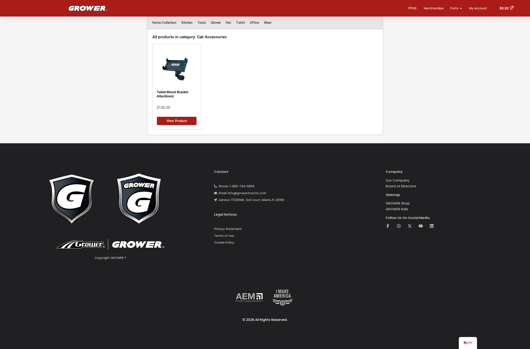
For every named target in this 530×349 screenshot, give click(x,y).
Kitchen (187, 23)
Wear (267, 23)
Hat (228, 23)
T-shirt (240, 23)
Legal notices (225, 214)
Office (254, 23)
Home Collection (164, 23)
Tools (202, 23)
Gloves (216, 23)
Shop (412, 8)
